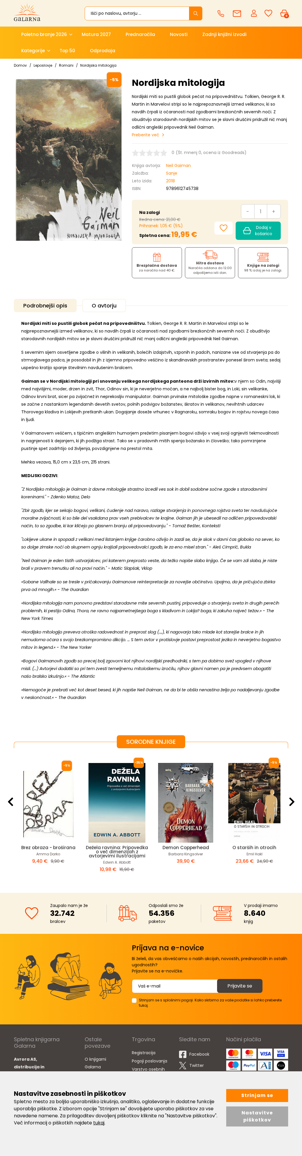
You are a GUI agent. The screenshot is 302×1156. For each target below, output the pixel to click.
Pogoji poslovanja (149, 1061)
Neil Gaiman (178, 165)
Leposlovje (43, 65)
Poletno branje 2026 (44, 34)
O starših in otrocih (254, 847)
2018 (170, 181)
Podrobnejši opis (45, 305)
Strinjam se (257, 1095)
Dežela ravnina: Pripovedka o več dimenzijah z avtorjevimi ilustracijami (117, 851)
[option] (48, 815)
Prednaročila (140, 34)
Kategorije (33, 51)
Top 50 (67, 51)
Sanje (171, 173)
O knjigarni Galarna (95, 1063)
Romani (66, 65)
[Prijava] (254, 13)
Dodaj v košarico (263, 231)
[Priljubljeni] (268, 13)
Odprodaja (102, 51)
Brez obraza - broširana (48, 847)
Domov (20, 65)
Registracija (143, 1053)
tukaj (98, 1122)
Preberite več (145, 135)
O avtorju (104, 305)
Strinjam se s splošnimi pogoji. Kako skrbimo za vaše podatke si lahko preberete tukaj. (210, 1003)
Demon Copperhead (186, 847)
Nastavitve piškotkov (257, 1116)
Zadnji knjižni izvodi (224, 34)
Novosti (179, 34)
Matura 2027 (96, 34)
